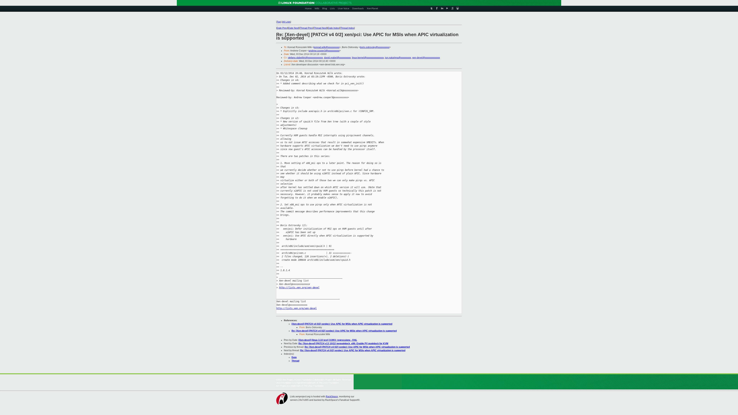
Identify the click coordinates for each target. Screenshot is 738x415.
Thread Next (320, 28)
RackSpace (332, 396)
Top (279, 22)
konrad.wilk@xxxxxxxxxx (326, 47)
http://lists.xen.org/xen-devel (299, 287)
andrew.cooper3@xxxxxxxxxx (324, 50)
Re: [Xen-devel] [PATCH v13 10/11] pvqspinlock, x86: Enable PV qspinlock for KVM (343, 343)
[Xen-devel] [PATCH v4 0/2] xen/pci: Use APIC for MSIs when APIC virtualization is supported (342, 324)
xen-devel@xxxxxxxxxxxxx (426, 57)
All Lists (286, 22)
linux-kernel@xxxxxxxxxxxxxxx (368, 57)
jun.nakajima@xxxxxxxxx (398, 57)
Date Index (333, 28)
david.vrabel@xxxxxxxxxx (337, 57)
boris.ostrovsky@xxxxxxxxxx (374, 47)
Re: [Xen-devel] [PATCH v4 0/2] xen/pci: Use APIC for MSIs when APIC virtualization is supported (344, 331)
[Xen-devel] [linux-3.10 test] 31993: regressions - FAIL (327, 340)
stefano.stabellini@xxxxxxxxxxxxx (305, 57)
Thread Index (347, 28)
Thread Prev (306, 28)
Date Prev (282, 28)
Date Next (293, 28)
